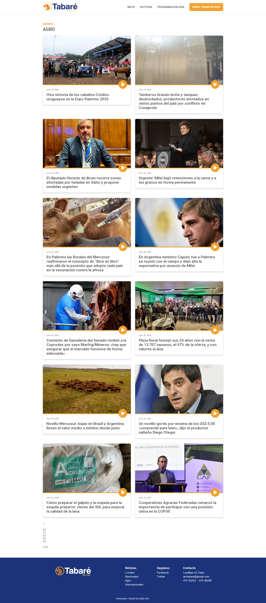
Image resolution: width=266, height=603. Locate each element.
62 (44, 535)
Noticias (146, 7)
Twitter (161, 576)
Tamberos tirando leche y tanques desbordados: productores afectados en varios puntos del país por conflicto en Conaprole (174, 101)
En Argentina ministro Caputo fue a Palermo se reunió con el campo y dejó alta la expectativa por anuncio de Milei (177, 261)
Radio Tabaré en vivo (206, 7)
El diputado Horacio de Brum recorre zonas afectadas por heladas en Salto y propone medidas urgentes (84, 182)
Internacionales (134, 584)
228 (45, 547)
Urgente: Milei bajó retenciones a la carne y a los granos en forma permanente (177, 180)
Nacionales (131, 576)
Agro (128, 580)
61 (44, 532)
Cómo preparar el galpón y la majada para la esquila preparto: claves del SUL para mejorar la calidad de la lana (86, 507)
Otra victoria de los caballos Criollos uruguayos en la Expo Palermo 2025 (78, 97)
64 (44, 541)
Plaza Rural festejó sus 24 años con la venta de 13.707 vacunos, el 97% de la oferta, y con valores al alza (178, 344)
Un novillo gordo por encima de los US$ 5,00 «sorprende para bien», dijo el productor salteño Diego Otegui (177, 428)
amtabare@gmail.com (196, 576)
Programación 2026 (170, 7)
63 (44, 538)
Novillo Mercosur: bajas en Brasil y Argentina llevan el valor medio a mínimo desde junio (85, 426)
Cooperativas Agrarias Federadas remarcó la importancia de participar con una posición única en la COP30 (177, 507)
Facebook (163, 572)
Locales (130, 572)
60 (44, 529)
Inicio (131, 7)
